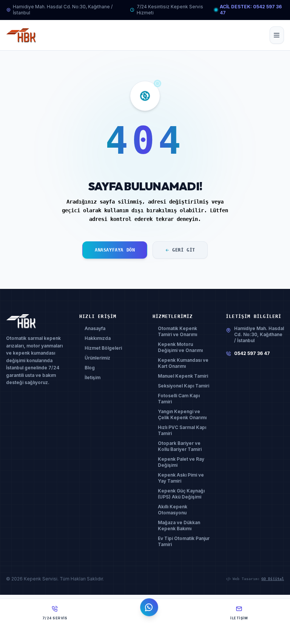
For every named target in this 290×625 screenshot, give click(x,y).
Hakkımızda (98, 338)
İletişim (92, 377)
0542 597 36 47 (252, 353)
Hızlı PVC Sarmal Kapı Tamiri (182, 430)
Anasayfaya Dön (115, 250)
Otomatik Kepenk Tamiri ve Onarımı (177, 331)
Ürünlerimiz (97, 358)
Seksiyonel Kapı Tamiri (183, 386)
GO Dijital (272, 579)
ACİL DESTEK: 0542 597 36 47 (251, 9)
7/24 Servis (55, 618)
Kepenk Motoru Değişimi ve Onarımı (180, 347)
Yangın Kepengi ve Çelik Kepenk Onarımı (182, 414)
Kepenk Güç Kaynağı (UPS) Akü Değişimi (181, 494)
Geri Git (183, 250)
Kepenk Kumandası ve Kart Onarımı (183, 363)
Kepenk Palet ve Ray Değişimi (181, 462)
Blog (90, 367)
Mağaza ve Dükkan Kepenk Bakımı (179, 525)
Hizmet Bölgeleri (103, 348)
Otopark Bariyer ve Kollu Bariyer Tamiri (180, 446)
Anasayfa (95, 328)
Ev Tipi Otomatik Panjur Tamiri (184, 541)
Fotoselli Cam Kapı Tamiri (179, 398)
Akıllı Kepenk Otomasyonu (172, 509)
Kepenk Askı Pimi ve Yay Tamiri (181, 478)
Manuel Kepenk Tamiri (183, 376)
